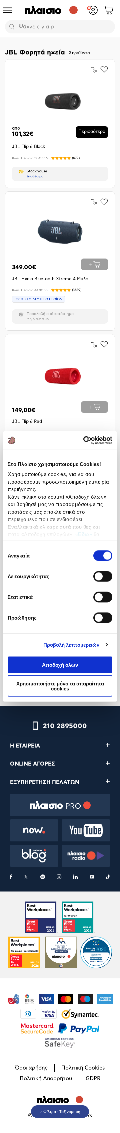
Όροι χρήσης (31, 1068)
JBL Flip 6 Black (28, 147)
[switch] (102, 576)
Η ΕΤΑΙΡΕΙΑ (25, 746)
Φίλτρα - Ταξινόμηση (61, 1112)
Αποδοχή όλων (60, 664)
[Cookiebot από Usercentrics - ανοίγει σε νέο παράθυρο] (84, 440)
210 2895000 (65, 726)
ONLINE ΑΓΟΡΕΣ (32, 764)
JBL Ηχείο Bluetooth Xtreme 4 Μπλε (50, 279)
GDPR (93, 1078)
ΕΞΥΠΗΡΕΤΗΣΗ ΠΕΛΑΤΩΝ (44, 782)
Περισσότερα (91, 132)
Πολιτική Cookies (83, 1068)
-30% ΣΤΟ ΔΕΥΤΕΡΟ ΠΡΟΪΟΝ (38, 299)
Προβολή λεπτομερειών (71, 645)
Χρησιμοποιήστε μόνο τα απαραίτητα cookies (60, 686)
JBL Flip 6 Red (27, 422)
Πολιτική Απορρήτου (46, 1078)
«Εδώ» (83, 534)
